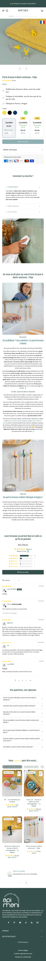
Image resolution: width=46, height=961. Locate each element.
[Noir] (10, 113)
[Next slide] (26, 68)
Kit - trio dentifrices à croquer (12, 801)
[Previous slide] (19, 882)
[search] (6, 10)
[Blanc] (20, 113)
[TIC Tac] (25, 922)
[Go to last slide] (19, 68)
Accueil (11, 16)
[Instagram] (20, 922)
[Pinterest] (14, 922)
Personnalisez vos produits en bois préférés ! (24, 3)
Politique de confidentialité (23, 957)
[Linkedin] (31, 922)
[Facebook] (8, 922)
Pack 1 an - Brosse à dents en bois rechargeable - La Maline (33, 803)
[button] (7, 80)
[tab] (3, 795)
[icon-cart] (41, 10)
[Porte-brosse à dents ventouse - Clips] (34, 829)
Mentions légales (23, 950)
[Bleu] (15, 113)
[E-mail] (37, 922)
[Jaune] (4, 113)
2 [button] (18, 680)
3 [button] (22, 680)
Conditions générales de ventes (23, 953)
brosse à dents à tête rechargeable (17, 421)
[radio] (9, 124)
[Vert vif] (26, 113)
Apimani (25, 942)
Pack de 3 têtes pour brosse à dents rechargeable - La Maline (12, 849)
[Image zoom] (23, 42)
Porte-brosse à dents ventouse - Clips (34, 847)
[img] (6, 586)
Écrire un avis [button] (23, 572)
